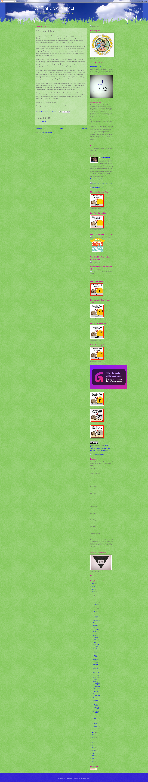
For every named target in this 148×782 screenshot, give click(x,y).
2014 (93, 740)
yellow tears (96, 688)
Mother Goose (96, 623)
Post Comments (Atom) (46, 132)
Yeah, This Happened (96, 700)
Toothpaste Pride (95, 632)
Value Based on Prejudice (96, 628)
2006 (93, 761)
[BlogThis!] (64, 112)
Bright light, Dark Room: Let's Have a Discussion (96, 684)
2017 (93, 732)
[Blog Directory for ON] (93, 769)
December (96, 594)
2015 (93, 737)
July (95, 611)
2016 (93, 735)
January (96, 729)
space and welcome (96, 669)
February (96, 726)
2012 (93, 745)
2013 (93, 742)
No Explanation (96, 694)
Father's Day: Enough (96, 656)
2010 (93, 750)
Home (61, 129)
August (95, 609)
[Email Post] (59, 111)
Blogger (88, 778)
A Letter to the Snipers (96, 665)
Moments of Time (96, 616)
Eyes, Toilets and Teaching (96, 674)
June (95, 614)
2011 (93, 748)
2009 (93, 753)
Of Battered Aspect (54, 7)
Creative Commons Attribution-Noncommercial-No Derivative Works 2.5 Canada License (100, 448)
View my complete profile (96, 179)
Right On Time (96, 620)
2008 (93, 756)
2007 (93, 758)
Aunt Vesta (95, 649)
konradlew (77, 778)
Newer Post (38, 129)
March (95, 723)
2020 (93, 586)
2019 (93, 589)
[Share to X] (66, 112)
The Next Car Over (96, 678)
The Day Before (95, 636)
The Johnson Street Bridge (96, 660)
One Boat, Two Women (96, 645)
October (96, 602)
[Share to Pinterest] (69, 112)
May (95, 718)
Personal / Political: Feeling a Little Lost (96, 706)
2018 (93, 592)
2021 (93, 584)
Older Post (83, 129)
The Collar (95, 625)
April (95, 721)
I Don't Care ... (96, 639)
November (96, 598)
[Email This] (63, 112)
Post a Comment (42, 121)
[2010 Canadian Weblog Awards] (108, 389)
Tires (94, 698)
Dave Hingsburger (105, 157)
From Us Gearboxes (96, 652)
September (96, 604)
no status (95, 715)
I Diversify (95, 691)
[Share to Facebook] (68, 112)
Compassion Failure (96, 711)
